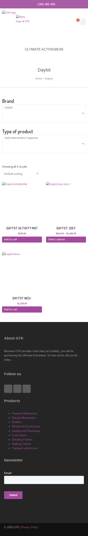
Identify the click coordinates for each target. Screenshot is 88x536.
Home (38, 78)
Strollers (17, 422)
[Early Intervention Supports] (42, 138)
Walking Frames (21, 443)
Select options (56, 239)
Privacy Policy (29, 527)
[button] (83, 21)
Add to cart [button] (10, 239)
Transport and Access (25, 448)
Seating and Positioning (26, 430)
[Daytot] (42, 107)
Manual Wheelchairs (24, 417)
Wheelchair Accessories (26, 426)
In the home (19, 435)
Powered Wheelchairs (24, 413)
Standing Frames (22, 439)
